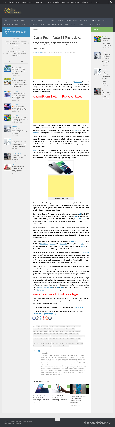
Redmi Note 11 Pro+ (48, 328)
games (77, 130)
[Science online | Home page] (13, 11)
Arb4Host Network (16, 423)
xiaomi (55, 328)
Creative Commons (27, 2)
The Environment (16, 153)
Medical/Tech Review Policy (61, 2)
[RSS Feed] (14, 32)
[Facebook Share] (34, 318)
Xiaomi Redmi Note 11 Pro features (76, 336)
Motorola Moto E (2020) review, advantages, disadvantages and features (41, 398)
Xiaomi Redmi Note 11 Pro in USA (40, 338)
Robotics (6, 20)
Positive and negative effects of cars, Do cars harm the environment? (20, 157)
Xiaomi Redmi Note (70, 328)
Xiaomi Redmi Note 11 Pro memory (56, 338)
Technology (14, 20)
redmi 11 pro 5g (77, 326)
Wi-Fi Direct (44, 244)
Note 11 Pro (51, 326)
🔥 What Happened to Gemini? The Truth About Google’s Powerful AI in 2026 (19, 108)
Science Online (95, 2)
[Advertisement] (47, 67)
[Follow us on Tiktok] (6, 34)
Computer (23, 20)
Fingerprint (85, 253)
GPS (82, 244)
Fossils (54, 24)
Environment (15, 24)
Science (98, 24)
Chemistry (60, 20)
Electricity (7, 24)
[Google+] (17, 32)
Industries (68, 20)
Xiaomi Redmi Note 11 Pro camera (73, 331)
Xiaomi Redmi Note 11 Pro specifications (42, 343)
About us (11, 2)
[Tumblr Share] (50, 318)
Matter (42, 24)
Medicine (75, 20)
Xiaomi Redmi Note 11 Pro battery (56, 331)
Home (4, 2)
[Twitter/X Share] (37, 318)
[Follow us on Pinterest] (19, 32)
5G (49, 221)
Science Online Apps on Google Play (44, 314)
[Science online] (6, 32)
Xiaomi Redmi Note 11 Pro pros (55, 341)
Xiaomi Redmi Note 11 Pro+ (58, 343)
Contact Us (48, 2)
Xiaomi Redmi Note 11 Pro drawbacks (59, 336)
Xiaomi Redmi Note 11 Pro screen (71, 341)
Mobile (94, 20)
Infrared (82, 246)
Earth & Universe (85, 20)
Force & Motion (102, 20)
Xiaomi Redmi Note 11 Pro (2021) (40, 331)
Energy (60, 24)
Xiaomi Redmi (61, 328)
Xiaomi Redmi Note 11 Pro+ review (60, 345)
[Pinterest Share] (43, 318)
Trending (91, 24)
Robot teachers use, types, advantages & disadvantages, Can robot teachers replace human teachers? (19, 144)
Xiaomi (35, 150)
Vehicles (73, 24)
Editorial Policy (75, 2)
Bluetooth (63, 244)
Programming (31, 20)
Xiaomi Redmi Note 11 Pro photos (73, 338)
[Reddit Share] (46, 318)
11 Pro (38, 326)
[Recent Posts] (10, 62)
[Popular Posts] (22, 62)
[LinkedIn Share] (40, 318)
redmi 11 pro (69, 326)
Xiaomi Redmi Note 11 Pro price (40, 341)
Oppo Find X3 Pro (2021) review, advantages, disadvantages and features (60, 398)
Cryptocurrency (82, 24)
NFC (60, 246)
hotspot (52, 244)
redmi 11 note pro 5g (60, 326)
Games (24, 24)
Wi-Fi (72, 241)
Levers (66, 24)
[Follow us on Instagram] (25, 32)
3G (76, 216)
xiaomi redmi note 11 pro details (71, 333)
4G (80, 219)
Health (40, 20)
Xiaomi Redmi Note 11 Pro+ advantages (74, 343)
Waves (48, 24)
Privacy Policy (38, 2)
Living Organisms (33, 24)
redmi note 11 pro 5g (37, 328)
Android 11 (77, 82)
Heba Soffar (85, 2)
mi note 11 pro (44, 326)
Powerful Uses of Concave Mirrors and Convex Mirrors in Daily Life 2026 (20, 119)
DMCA (17, 2)
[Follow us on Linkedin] (22, 32)
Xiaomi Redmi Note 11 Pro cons (56, 333)
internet (35, 133)
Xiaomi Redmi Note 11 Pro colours (40, 333)
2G (80, 214)
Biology (46, 20)
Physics (53, 20)
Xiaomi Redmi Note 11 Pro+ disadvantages (42, 345)
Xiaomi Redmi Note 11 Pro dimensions (41, 336)
